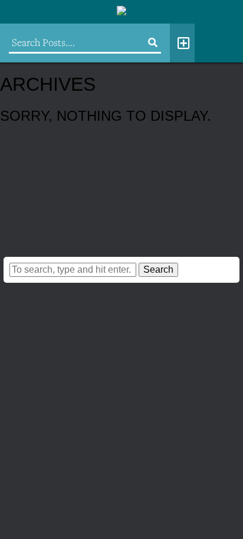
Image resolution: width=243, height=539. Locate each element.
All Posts (182, 43)
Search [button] (158, 269)
